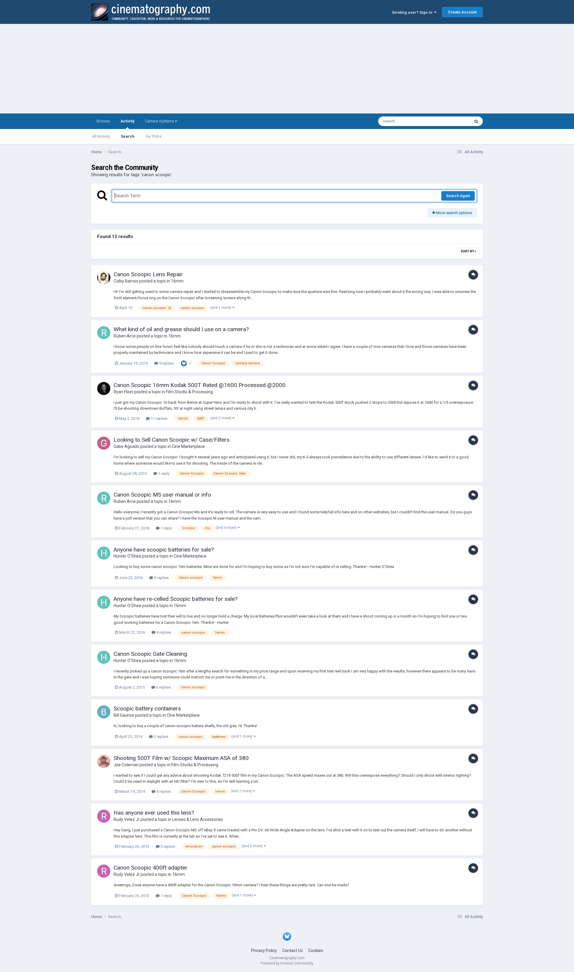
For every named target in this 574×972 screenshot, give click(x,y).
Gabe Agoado (126, 446)
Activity (127, 121)
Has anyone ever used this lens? (154, 812)
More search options (453, 213)
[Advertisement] (287, 68)
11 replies (158, 418)
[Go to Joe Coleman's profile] (103, 761)
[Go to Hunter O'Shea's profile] (103, 553)
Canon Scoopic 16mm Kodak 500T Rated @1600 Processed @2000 (200, 385)
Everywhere (452, 121)
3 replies (167, 846)
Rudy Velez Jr (127, 819)
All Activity (101, 136)
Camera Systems (160, 121)
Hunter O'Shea (127, 556)
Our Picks (153, 136)
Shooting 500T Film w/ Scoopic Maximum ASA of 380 (181, 758)
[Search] (476, 121)
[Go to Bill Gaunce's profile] (103, 711)
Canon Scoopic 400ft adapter (150, 867)
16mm (177, 281)
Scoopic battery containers (147, 708)
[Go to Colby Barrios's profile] (103, 277)
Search (128, 136)
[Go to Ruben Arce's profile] (103, 332)
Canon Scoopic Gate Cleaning (150, 653)
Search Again (458, 196)
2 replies (160, 736)
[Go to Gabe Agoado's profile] (103, 443)
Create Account (462, 12)
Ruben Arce (125, 336)
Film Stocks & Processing (189, 391)
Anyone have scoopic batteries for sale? (164, 549)
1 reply (163, 473)
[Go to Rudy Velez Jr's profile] (103, 816)
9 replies (166, 363)
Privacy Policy (264, 950)
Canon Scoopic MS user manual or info (162, 494)
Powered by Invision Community (287, 963)
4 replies (163, 632)
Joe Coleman (126, 764)
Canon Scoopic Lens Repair (148, 274)
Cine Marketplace (188, 446)
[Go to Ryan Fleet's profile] (103, 388)
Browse (103, 121)
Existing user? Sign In (413, 12)
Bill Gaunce (124, 715)
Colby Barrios (126, 281)
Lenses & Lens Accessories (197, 819)
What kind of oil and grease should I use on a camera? (181, 329)
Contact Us (292, 950)
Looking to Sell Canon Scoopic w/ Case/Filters (172, 439)
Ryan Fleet (123, 391)
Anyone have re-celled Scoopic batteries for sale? (175, 598)
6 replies (163, 687)
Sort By (467, 251)
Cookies (315, 950)
